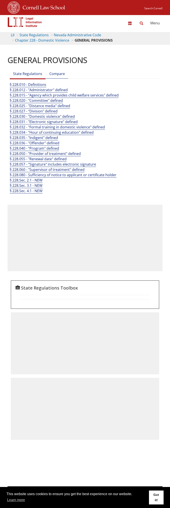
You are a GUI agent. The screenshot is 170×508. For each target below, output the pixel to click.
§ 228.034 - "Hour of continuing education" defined (52, 132)
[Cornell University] (14, 7)
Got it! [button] (156, 497)
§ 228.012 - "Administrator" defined (39, 89)
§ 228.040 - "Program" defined (34, 148)
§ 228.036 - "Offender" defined (34, 143)
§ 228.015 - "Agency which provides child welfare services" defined (64, 95)
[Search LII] (141, 23)
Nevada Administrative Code (77, 35)
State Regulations (34, 35)
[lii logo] (25, 22)
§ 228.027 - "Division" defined (34, 111)
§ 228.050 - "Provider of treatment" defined (45, 153)
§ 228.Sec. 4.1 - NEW (26, 190)
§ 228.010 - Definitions (28, 84)
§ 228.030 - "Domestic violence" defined (42, 116)
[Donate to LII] (130, 23)
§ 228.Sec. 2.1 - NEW (26, 180)
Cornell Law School (42, 7)
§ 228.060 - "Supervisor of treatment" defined (47, 169)
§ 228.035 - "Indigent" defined (34, 137)
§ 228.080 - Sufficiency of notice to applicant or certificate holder (63, 174)
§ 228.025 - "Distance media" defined (40, 105)
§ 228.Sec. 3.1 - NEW (26, 185)
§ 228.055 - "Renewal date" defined (38, 158)
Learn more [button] (16, 500)
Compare (57, 73)
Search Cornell (153, 8)
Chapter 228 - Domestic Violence (42, 40)
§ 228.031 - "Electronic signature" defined (44, 121)
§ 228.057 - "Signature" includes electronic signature (53, 164)
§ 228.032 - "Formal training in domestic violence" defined (57, 127)
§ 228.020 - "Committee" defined (36, 100)
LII (12, 35)
